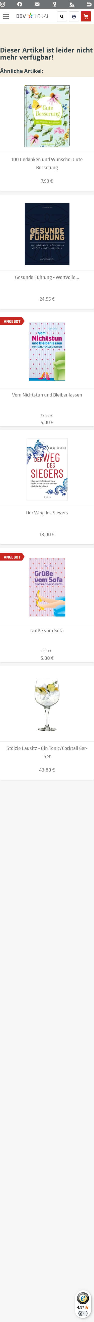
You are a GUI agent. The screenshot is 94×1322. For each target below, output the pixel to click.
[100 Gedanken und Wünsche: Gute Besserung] (47, 115)
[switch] (82, 1313)
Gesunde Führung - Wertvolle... (47, 277)
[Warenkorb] (86, 16)
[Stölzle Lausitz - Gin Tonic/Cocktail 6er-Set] (47, 704)
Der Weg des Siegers (47, 513)
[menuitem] (7, 16)
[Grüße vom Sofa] (47, 586)
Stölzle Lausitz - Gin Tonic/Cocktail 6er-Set (47, 752)
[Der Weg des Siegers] (47, 468)
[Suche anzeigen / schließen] (62, 16)
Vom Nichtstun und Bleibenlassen (47, 395)
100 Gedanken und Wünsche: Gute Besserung (47, 163)
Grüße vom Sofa (47, 630)
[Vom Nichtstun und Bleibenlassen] (47, 350)
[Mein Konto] (74, 16)
